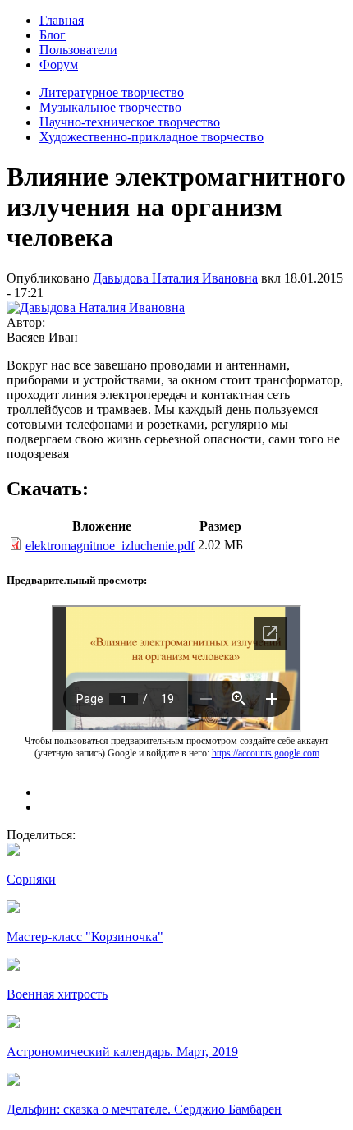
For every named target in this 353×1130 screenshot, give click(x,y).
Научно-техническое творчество (129, 122)
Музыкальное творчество (110, 107)
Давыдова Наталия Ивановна (175, 278)
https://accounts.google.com (265, 753)
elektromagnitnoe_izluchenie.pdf (110, 546)
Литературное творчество (111, 92)
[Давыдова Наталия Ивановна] (96, 308)
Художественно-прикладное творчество (151, 137)
